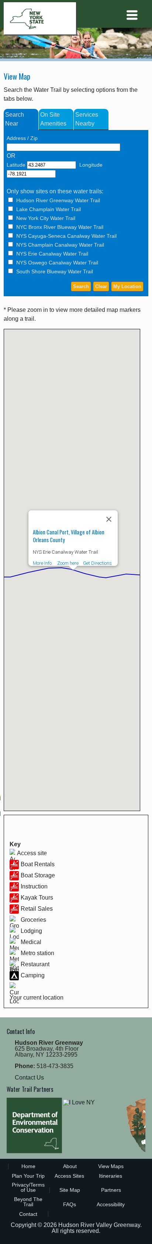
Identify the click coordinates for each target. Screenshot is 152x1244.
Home (28, 1166)
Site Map (69, 1190)
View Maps (111, 1166)
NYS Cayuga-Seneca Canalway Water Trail (66, 236)
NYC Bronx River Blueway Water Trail (59, 227)
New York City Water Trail (45, 218)
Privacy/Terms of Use (28, 1187)
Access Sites (69, 1176)
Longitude (91, 165)
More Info (42, 563)
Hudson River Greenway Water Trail (58, 200)
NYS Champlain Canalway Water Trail (60, 245)
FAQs (69, 1204)
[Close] (109, 519)
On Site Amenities (53, 119)
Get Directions (97, 563)
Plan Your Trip (28, 1176)
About (70, 1166)
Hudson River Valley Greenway (99, 1225)
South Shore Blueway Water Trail (54, 271)
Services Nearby (86, 119)
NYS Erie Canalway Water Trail (52, 254)
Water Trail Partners (30, 1089)
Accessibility (111, 1204)
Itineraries (110, 1176)
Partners (111, 1190)
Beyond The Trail (28, 1201)
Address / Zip (22, 138)
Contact (28, 1214)
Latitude (16, 165)
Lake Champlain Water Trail (48, 209)
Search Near (14, 119)
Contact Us (29, 1077)
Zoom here (68, 563)
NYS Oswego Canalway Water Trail (57, 263)
